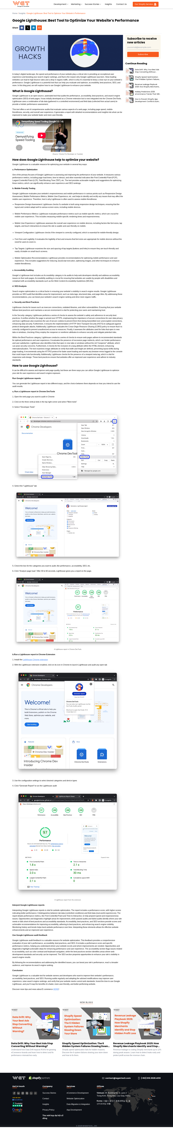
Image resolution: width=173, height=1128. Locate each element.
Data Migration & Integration (78, 1104)
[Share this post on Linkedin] (33, 27)
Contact (45, 1099)
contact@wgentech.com (118, 1078)
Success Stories (49, 1093)
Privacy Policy (48, 1110)
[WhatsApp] (31, 1093)
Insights (108, 4)
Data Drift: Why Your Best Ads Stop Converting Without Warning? (32, 1045)
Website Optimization (75, 1099)
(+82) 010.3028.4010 (151, 1078)
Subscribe (143, 54)
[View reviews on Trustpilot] (26, 1104)
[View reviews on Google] (26, 1110)
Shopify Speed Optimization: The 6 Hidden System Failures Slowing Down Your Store (85, 1045)
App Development (74, 1110)
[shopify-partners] (39, 1078)
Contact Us (121, 4)
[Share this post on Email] (39, 27)
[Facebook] (14, 1093)
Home (14, 13)
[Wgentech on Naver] (35, 1093)
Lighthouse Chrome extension (35, 660)
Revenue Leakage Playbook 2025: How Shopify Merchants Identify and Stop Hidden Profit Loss (136, 1045)
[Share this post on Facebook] (21, 27)
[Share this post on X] (27, 27)
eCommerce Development (78, 1093)
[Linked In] (18, 1093)
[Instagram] (22, 1093)
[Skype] (27, 1093)
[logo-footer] (19, 1078)
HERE (56, 989)
